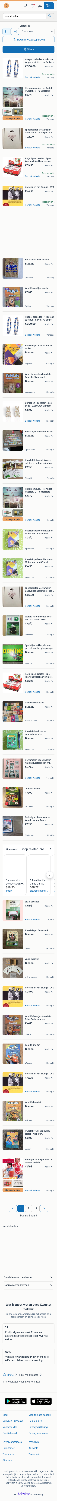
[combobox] (24, 16)
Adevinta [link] (33, 1448)
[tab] (6, 31)
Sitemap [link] (7, 1460)
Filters (30, 49)
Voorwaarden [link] (10, 1427)
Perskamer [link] (8, 1448)
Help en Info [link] (35, 1421)
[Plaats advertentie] (49, 5)
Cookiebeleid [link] (10, 1433)
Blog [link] (5, 1414)
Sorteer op (25, 25)
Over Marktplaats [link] (12, 1442)
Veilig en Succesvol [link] (13, 1421)
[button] (32, 5)
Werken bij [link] (34, 1442)
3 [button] (36, 1208)
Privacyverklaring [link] (38, 1427)
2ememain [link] (34, 1454)
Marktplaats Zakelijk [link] (39, 1414)
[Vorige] (13, 1208)
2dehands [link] (8, 1454)
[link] (6, 5)
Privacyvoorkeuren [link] (38, 1433)
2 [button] (28, 1208)
